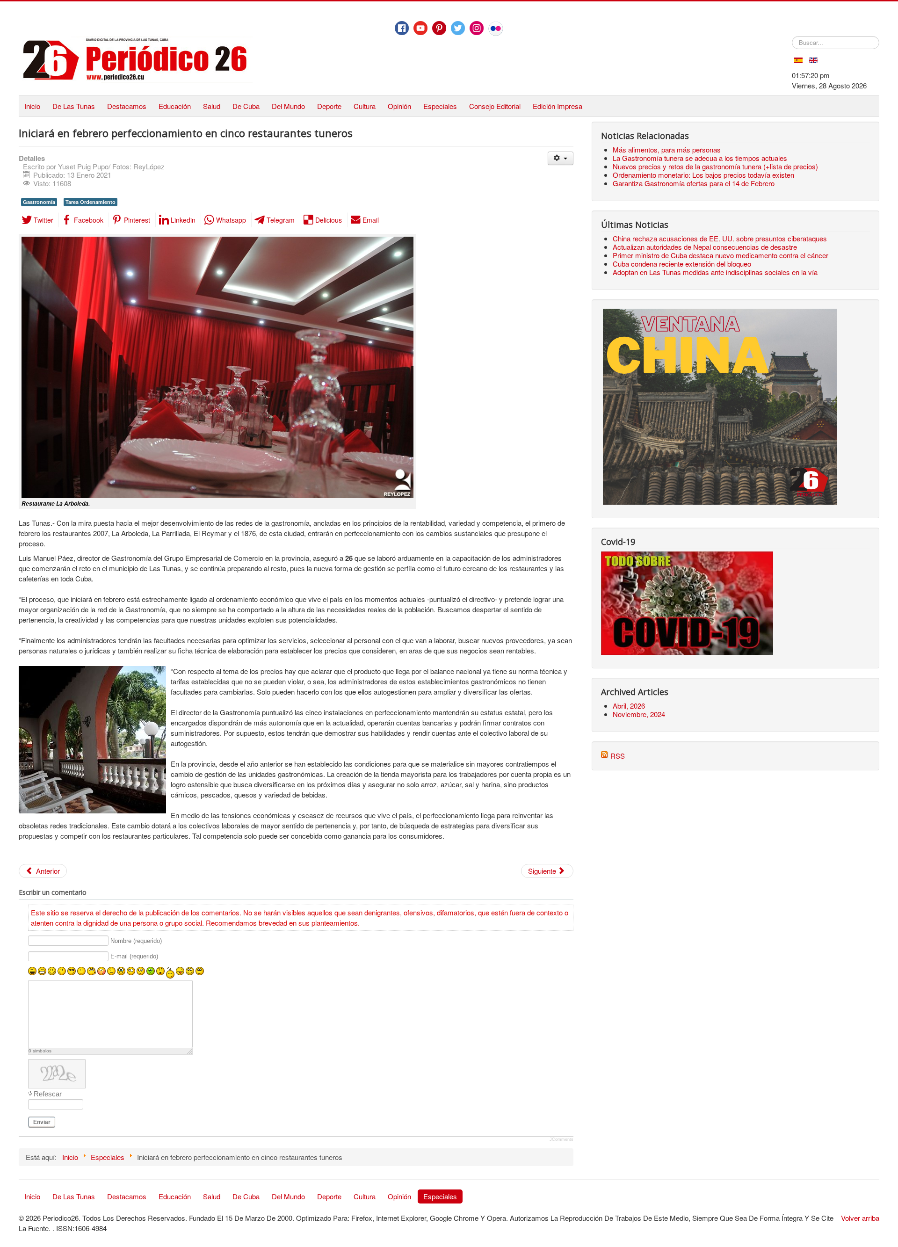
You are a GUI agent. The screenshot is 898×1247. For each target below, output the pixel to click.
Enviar (42, 1122)
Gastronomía (39, 201)
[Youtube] (420, 28)
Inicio (32, 106)
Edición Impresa (557, 106)
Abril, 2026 (629, 705)
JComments (561, 1139)
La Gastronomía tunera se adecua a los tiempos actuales (700, 158)
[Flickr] (495, 28)
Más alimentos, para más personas (667, 149)
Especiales (440, 106)
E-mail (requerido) (134, 956)
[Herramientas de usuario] (560, 158)
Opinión (399, 106)
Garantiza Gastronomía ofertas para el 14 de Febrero (694, 183)
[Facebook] (402, 28)
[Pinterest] (439, 28)
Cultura (365, 106)
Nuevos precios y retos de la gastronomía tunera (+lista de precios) (715, 166)
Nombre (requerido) (136, 940)
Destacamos (126, 106)
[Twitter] (458, 28)
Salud (211, 106)
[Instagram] (477, 28)
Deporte (329, 106)
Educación (175, 106)
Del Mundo (288, 106)
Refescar (48, 1094)
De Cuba (246, 106)
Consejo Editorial (495, 106)
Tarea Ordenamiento (90, 201)
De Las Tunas (73, 106)
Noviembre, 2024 (639, 714)
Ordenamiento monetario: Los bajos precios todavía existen (703, 175)
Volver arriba (860, 1218)
